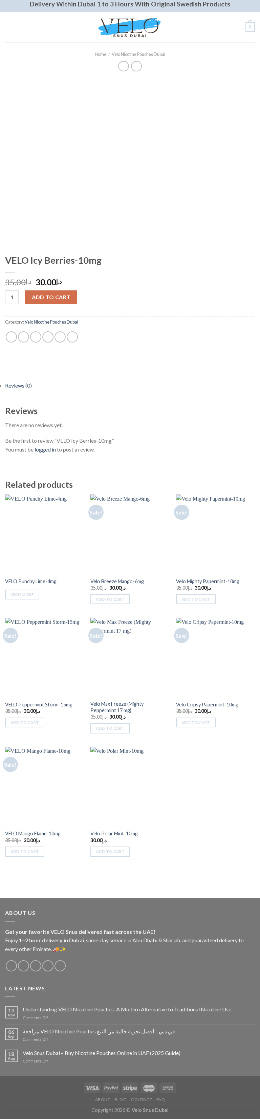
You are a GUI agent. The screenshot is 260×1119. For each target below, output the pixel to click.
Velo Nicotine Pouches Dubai (138, 54)
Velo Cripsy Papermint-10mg (207, 704)
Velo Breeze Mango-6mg (117, 581)
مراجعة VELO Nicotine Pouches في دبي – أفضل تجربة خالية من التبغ (99, 1031)
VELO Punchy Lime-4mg (31, 581)
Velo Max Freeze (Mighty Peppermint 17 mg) (117, 707)
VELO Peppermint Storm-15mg (38, 704)
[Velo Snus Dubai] (130, 27)
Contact (141, 1099)
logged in (45, 449)
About (102, 1099)
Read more (22, 594)
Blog (120, 1099)
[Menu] (9, 27)
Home (100, 54)
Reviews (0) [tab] (18, 385)
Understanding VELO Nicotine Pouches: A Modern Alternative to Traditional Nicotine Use (127, 1009)
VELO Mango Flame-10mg (33, 833)
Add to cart (51, 297)
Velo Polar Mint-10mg (114, 833)
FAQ (160, 1099)
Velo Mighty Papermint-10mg (207, 581)
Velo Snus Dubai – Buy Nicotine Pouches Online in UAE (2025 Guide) (101, 1053)
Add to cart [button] (110, 599)
